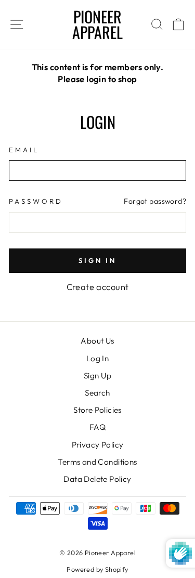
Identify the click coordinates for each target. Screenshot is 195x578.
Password (36, 201)
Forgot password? (155, 201)
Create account (98, 286)
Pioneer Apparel (97, 24)
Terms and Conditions (97, 462)
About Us (97, 341)
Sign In (97, 260)
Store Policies (97, 410)
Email (24, 150)
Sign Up (97, 375)
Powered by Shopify (97, 569)
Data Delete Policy (97, 479)
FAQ (97, 427)
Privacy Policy (98, 445)
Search (97, 393)
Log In (97, 358)
